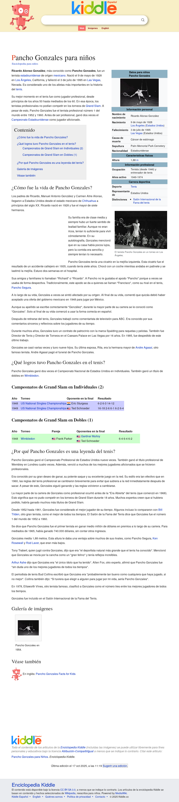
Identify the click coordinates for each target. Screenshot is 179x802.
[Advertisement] (89, 41)
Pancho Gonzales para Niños (30, 757)
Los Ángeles (138, 125)
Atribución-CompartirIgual (78, 751)
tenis (19, 89)
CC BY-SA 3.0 (68, 789)
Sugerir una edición (115, 766)
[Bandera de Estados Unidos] (69, 408)
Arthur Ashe (19, 562)
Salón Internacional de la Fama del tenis (147, 200)
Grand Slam (93, 106)
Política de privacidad (79, 796)
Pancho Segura (21, 287)
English (105, 28)
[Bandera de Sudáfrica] (69, 403)
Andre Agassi (143, 347)
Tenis (134, 186)
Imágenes (93, 28)
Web (82, 28)
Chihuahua (89, 201)
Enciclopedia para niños (25, 63)
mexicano (59, 75)
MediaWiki (121, 793)
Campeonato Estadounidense (30, 120)
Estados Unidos (155, 125)
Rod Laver (32, 543)
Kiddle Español (20, 796)
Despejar (136, 20)
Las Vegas (136, 133)
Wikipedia (70, 793)
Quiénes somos (54, 796)
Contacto (100, 796)
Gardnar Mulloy (90, 436)
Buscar (143, 20)
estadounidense (30, 75)
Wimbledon (31, 375)
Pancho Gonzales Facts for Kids (56, 674)
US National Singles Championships (43, 403)
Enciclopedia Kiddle (72, 747)
